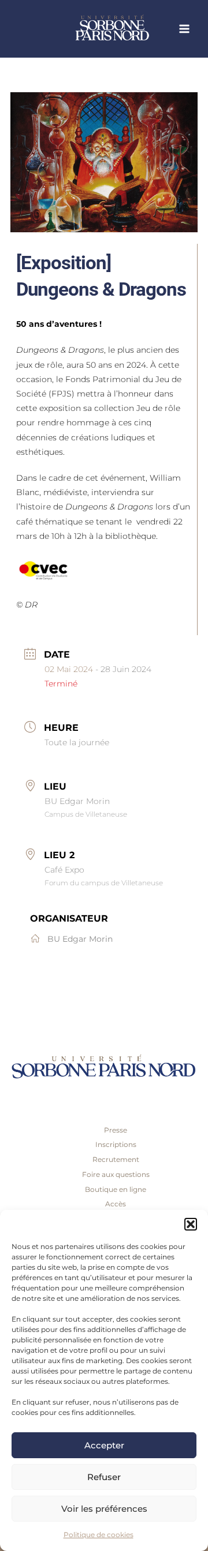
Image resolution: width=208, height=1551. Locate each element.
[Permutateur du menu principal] (184, 29)
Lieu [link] (55, 786)
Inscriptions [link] (115, 1144)
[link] (132, 28)
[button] (190, 1224)
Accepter (104, 1445)
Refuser (104, 1476)
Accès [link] (115, 1203)
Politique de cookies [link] (98, 1534)
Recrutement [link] (115, 1159)
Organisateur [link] (69, 918)
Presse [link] (115, 1130)
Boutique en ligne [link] (115, 1189)
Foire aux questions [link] (116, 1174)
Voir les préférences (104, 1508)
